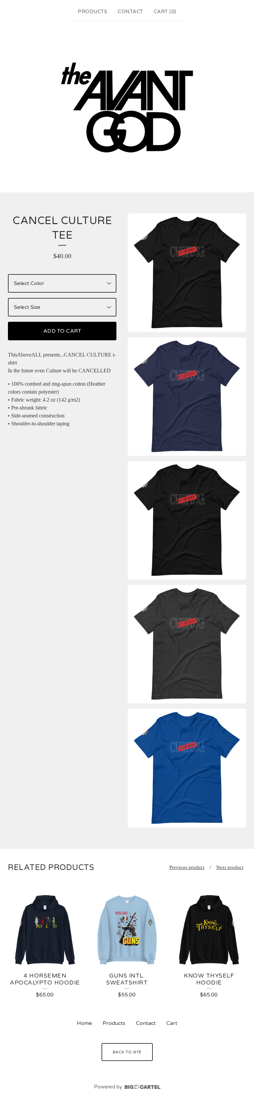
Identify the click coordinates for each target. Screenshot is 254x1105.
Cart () (165, 12)
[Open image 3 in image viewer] (187, 520)
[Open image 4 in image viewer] (187, 644)
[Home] (127, 105)
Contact (130, 12)
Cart (171, 1023)
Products (92, 12)
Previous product (186, 867)
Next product (229, 867)
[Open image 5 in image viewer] (187, 768)
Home (84, 1023)
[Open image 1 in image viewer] (187, 273)
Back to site (127, 1052)
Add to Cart (62, 331)
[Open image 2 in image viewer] (187, 396)
